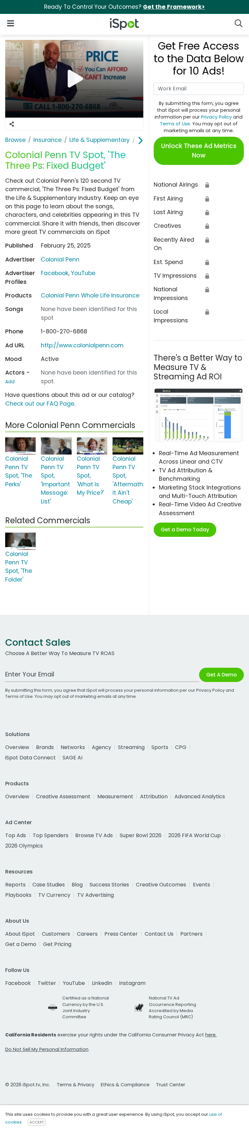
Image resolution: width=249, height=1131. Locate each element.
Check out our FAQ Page (39, 404)
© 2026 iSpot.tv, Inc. (27, 1084)
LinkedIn (102, 983)
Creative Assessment (63, 796)
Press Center (121, 934)
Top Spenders (50, 835)
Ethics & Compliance (125, 1084)
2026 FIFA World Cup (194, 835)
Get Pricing (57, 944)
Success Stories (109, 884)
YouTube (83, 273)
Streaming (131, 747)
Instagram (132, 983)
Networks (73, 747)
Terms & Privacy (75, 1084)
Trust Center (170, 1084)
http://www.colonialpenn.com (82, 345)
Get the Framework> (174, 7)
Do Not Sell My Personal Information (47, 1049)
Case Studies (48, 884)
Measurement (115, 796)
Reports (15, 884)
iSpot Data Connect (30, 757)
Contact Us (159, 934)
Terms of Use (175, 124)
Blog (77, 884)
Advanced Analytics (199, 796)
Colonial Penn (60, 259)
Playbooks (18, 895)
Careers (87, 934)
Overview (17, 747)
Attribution (154, 796)
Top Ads (15, 835)
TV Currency (54, 895)
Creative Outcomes (161, 884)
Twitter (47, 983)
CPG (180, 747)
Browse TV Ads (94, 835)
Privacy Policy (216, 117)
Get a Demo (20, 944)
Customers (56, 934)
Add (10, 381)
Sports (159, 747)
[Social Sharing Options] (11, 124)
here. (211, 1035)
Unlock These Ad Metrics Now (198, 151)
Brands (45, 747)
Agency (101, 747)
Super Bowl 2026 (140, 835)
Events (201, 884)
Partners (191, 934)
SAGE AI (72, 757)
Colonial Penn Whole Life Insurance (90, 295)
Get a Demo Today (185, 529)
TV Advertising (95, 895)
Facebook (54, 273)
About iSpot (20, 934)
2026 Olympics (24, 845)
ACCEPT (37, 1122)
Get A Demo (221, 674)
